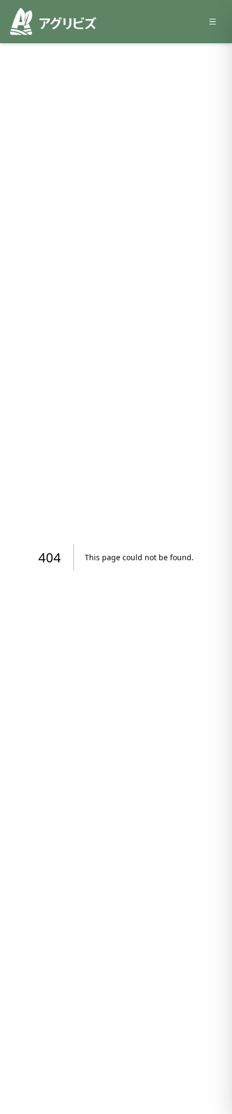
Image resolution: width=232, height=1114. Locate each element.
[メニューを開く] (212, 21)
